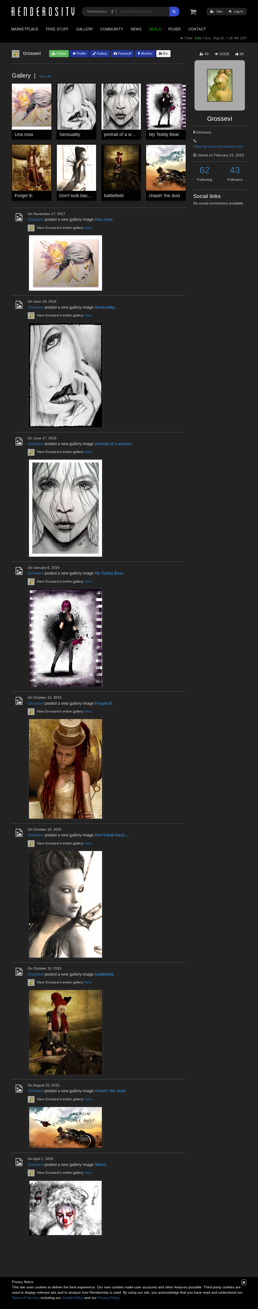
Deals (155, 28)
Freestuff (124, 53)
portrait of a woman (123, 134)
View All (45, 76)
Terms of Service (25, 1298)
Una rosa (24, 134)
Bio (165, 53)
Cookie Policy (72, 1298)
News (136, 28)
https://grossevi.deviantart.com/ (218, 146)
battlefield (113, 195)
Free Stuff (57, 28)
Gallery (84, 28)
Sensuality (69, 134)
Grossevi (36, 219)
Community (111, 28)
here (88, 228)
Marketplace (24, 28)
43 (235, 170)
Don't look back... (76, 195)
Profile (81, 53)
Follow (61, 53)
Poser (174, 28)
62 (205, 170)
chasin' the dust (164, 195)
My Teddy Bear (164, 134)
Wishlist (146, 53)
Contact (197, 28)
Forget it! (24, 195)
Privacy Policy (108, 1298)
